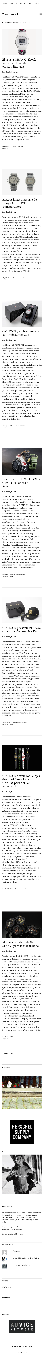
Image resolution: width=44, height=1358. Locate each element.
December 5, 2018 (7, 574)
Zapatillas (13, 3)
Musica (22, 6)
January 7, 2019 (7, 426)
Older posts (8, 1053)
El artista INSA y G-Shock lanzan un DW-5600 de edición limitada (19, 63)
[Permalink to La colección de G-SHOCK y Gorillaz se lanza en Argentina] (22, 474)
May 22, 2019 (6, 278)
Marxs (13, 212)
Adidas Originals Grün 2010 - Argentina (26, 1258)
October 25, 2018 (7, 889)
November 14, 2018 (8, 722)
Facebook (6, 1298)
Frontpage (16, 1251)
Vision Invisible (10, 14)
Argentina (5, 576)
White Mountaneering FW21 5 (23, 1265)
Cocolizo (14, 72)
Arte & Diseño (25, 3)
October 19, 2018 (7, 1037)
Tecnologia (37, 3)
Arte (3, 148)
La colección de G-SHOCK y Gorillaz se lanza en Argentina (21, 483)
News (7, 148)
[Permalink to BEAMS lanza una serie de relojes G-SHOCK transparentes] (22, 194)
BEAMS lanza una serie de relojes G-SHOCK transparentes (19, 203)
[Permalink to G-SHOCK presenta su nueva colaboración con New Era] (22, 623)
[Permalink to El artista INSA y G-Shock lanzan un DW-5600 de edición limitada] (22, 54)
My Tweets (6, 1287)
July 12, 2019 (6, 146)
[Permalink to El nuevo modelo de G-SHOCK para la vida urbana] (22, 937)
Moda (5, 3)
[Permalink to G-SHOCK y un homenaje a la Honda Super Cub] (22, 326)
